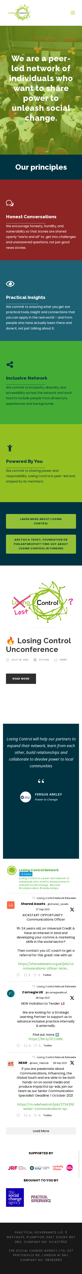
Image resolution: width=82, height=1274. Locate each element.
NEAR (23, 1063)
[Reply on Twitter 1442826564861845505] (19, 1046)
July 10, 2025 (20, 659)
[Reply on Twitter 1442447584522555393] (19, 975)
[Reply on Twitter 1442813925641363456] (19, 1116)
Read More (21, 679)
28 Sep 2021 (43, 997)
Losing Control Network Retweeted (57, 898)
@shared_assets (58, 904)
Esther (44, 659)
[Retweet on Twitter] (33, 897)
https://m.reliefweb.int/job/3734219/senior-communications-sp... (45, 1106)
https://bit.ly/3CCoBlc (45, 1039)
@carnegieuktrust (56, 992)
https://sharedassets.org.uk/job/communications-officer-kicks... (46, 966)
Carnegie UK (32, 992)
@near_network (39, 1063)
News (63, 659)
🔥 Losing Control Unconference (38, 645)
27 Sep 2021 (43, 909)
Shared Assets (33, 904)
